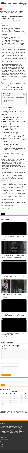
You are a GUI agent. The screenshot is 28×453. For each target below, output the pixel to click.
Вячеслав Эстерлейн (7, 20)
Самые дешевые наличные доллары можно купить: (15, 98)
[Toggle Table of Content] (23, 93)
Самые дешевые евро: (10, 100)
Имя (2, 361)
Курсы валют (7, 95)
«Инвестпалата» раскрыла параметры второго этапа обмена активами (13, 256)
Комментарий (5, 348)
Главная (3, 11)
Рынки (2, 441)
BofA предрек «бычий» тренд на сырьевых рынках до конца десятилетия (13, 314)
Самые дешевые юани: (10, 101)
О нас (1, 446)
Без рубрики (3, 444)
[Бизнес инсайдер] (14, 3)
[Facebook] (13, 451)
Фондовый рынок (11, 11)
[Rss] (12, 451)
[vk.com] (15, 451)
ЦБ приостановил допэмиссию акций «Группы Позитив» (12, 333)
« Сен (2, 405)
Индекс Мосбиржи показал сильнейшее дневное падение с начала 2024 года (13, 275)
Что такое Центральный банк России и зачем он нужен (14, 411)
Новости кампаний (5, 439)
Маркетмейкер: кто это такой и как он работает (12, 415)
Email (3, 365)
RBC (8, 208)
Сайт (2, 370)
